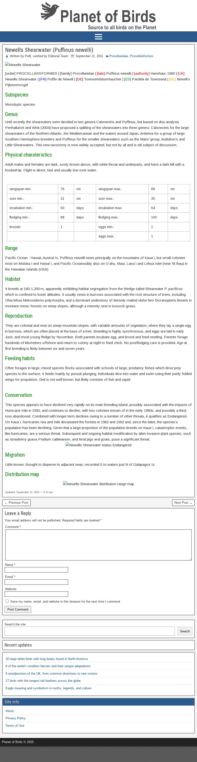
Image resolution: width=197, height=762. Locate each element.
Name (10, 565)
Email (10, 577)
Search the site (15, 624)
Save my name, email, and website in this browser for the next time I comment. (65, 601)
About (10, 711)
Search (185, 631)
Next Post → (183, 502)
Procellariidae (118, 56)
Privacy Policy (16, 718)
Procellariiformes (141, 56)
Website (10, 589)
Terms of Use (15, 725)
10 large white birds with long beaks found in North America (47, 659)
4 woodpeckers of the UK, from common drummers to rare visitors (52, 673)
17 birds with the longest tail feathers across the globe (43, 681)
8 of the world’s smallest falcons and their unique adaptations (48, 666)
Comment (13, 527)
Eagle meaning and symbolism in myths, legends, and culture (48, 688)
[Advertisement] (56, 753)
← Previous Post (16, 502)
